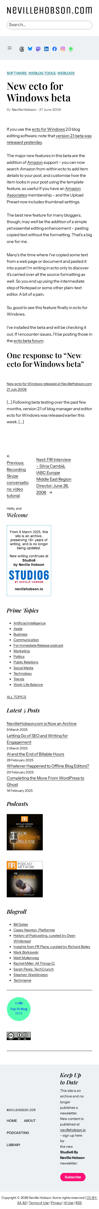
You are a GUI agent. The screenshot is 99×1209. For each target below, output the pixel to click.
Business (20, 634)
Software (17, 73)
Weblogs (65, 73)
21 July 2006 (17, 389)
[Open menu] (9, 48)
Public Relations (25, 662)
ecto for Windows (48, 129)
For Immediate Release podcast (38, 645)
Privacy (56, 1203)
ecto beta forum (28, 340)
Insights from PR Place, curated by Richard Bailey (51, 947)
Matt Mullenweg (26, 958)
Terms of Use (39, 1203)
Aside (17, 629)
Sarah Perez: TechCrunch (33, 969)
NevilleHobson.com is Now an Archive (42, 723)
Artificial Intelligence (29, 623)
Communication (26, 640)
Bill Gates (20, 924)
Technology (22, 673)
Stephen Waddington (30, 975)
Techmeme (22, 980)
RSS (79, 1203)
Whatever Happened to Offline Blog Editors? (48, 765)
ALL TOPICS (16, 697)
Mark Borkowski (25, 952)
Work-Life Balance (28, 684)
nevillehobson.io (73, 1130)
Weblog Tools (42, 73)
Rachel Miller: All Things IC (34, 963)
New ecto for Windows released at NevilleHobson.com (49, 384)
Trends (18, 679)
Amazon (35, 162)
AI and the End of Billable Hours (35, 754)
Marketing (21, 651)
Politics (19, 656)
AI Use (69, 1203)
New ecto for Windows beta (39, 91)
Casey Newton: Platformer (34, 930)
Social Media (23, 668)
